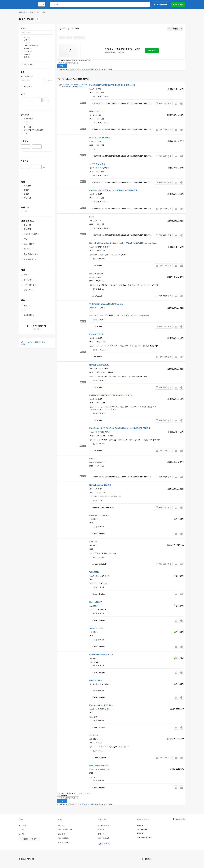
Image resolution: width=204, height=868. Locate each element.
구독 (62, 66)
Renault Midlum (96, 274)
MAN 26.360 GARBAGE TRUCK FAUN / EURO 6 (110, 395)
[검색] (52, 4)
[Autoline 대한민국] (27, 4)
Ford (91, 217)
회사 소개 (22, 825)
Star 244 (93, 542)
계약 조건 (61, 825)
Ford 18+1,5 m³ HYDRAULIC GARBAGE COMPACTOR (113, 190)
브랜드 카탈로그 (64, 842)
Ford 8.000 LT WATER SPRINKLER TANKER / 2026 (112, 85)
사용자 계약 (90, 69)
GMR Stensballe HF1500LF (101, 655)
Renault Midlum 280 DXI (100, 485)
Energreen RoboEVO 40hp (101, 705)
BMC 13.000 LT (96, 111)
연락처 (21, 834)
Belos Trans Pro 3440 (98, 766)
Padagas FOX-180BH (98, 515)
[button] (176, 103)
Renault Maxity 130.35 (99, 365)
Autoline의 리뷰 (64, 838)
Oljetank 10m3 (95, 680)
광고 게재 (151, 50)
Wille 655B (94, 572)
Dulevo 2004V (95, 602)
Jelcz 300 (93, 735)
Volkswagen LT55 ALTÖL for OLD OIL (106, 304)
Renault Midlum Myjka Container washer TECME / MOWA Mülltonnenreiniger (123, 243)
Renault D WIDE (96, 334)
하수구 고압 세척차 (97, 164)
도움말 (21, 829)
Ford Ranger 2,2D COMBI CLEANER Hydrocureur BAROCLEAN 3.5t (119, 428)
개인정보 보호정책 (76, 69)
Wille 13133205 (96, 628)
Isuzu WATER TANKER (99, 138)
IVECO (92, 459)
